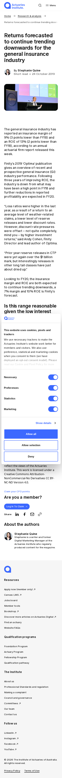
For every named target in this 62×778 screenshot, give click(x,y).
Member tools (12, 605)
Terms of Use (31, 770)
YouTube (9, 749)
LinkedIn (9, 732)
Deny (31, 456)
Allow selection (31, 445)
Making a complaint (15, 692)
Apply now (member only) (18, 589)
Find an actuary (13, 622)
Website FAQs (12, 627)
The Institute (13, 672)
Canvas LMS (11, 594)
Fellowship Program (15, 657)
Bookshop (10, 611)
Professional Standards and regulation (26, 686)
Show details (43, 423)
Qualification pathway (16, 662)
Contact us (10, 714)
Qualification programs (20, 637)
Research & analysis (29, 16)
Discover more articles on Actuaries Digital (28, 616)
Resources (11, 580)
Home (7, 16)
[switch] (53, 388)
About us (9, 681)
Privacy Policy (12, 770)
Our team (9, 708)
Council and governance (18, 697)
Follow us (10, 723)
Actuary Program (13, 651)
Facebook (10, 743)
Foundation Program (16, 646)
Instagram (10, 738)
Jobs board (10, 600)
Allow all (31, 434)
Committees (11, 703)
